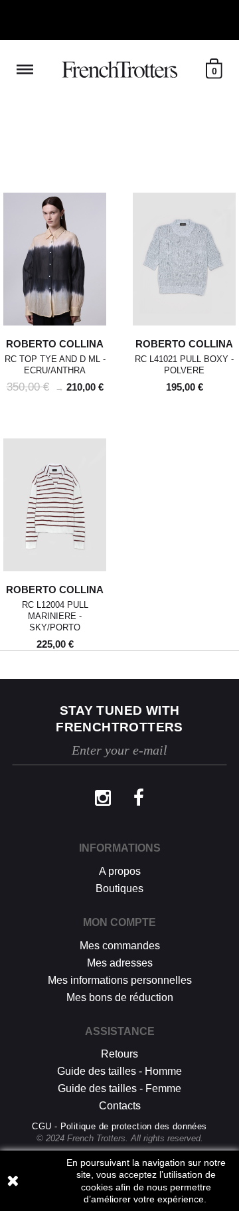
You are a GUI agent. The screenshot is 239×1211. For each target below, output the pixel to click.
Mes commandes (120, 945)
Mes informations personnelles (120, 980)
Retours (119, 1054)
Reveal (25, 69)
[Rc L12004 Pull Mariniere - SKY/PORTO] (54, 504)
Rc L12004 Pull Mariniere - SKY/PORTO (55, 616)
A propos (120, 871)
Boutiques (119, 888)
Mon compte (119, 922)
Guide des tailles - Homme (119, 1071)
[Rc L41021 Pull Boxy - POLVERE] (184, 259)
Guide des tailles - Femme (119, 1088)
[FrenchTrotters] (119, 69)
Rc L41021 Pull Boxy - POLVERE (184, 364)
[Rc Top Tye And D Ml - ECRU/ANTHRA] (54, 259)
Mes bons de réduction (119, 997)
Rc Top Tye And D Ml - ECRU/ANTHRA (55, 364)
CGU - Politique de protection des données (119, 1126)
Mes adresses (120, 963)
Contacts (120, 1105)
